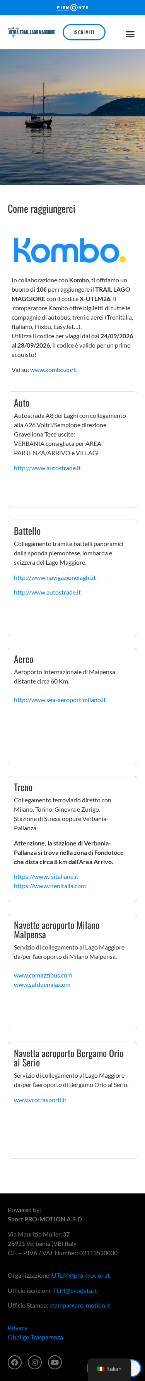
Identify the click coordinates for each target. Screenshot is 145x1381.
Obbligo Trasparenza (35, 1337)
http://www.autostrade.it (47, 467)
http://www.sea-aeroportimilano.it (60, 699)
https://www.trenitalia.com (50, 885)
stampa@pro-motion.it (79, 1305)
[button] (130, 34)
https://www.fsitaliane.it (46, 876)
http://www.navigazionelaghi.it (55, 577)
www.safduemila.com (42, 984)
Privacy (17, 1327)
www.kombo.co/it (53, 369)
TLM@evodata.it (75, 1290)
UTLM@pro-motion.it (81, 1275)
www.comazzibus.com (43, 975)
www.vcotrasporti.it (40, 1099)
